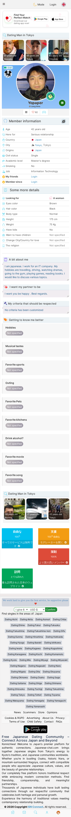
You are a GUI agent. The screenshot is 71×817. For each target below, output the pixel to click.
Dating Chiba (59, 619)
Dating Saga (53, 677)
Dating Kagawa (33, 648)
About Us (47, 717)
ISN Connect (35, 806)
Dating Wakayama (14, 700)
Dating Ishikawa (52, 642)
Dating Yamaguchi (56, 700)
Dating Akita (26, 619)
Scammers (29, 712)
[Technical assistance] (58, 812)
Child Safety (34, 721)
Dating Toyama (52, 694)
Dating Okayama (51, 671)
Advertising (33, 717)
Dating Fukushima (15, 631)
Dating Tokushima (54, 689)
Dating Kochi (35, 654)
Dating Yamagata (35, 700)
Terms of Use (17, 721)
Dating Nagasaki (37, 665)
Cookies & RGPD (14, 717)
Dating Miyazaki (59, 660)
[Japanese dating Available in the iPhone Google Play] (35, 727)
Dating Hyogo (17, 642)
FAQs (59, 721)
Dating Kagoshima (53, 648)
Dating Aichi (11, 619)
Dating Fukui (34, 625)
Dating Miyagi (41, 660)
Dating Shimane (53, 683)
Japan (38, 139)
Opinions (52, 712)
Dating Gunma (15, 636)
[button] (4, 4)
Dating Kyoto (10, 660)
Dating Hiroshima (34, 636)
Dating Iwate (15, 648)
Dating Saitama (18, 683)
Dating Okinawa (19, 677)
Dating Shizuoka (16, 689)
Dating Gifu (59, 631)
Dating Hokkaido (54, 636)
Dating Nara (54, 665)
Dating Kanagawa (17, 654)
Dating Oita (34, 671)
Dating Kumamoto (54, 654)
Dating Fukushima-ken (39, 631)
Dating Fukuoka (52, 625)
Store (41, 712)
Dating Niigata (18, 671)
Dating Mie (25, 660)
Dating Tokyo (18, 694)
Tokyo (38, 145)
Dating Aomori (43, 619)
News (17, 712)
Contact (49, 721)
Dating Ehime (18, 625)
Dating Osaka (37, 677)
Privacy (60, 717)
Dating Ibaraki (34, 642)
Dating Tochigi (34, 689)
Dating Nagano (18, 665)
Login (53, 4)
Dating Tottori (35, 694)
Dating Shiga (35, 683)
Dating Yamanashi (35, 706)
